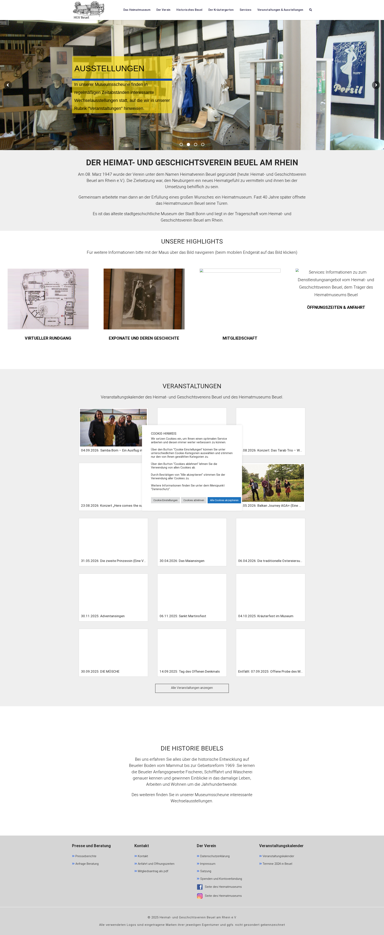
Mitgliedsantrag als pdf (152, 871)
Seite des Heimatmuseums (223, 887)
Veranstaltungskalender (278, 856)
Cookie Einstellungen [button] (165, 500)
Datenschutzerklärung (214, 856)
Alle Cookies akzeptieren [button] (224, 500)
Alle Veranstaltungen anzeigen (192, 688)
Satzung (205, 871)
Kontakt (142, 856)
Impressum (207, 864)
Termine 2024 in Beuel (277, 864)
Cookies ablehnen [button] (193, 500)
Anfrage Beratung (87, 864)
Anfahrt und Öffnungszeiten (155, 864)
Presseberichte (85, 856)
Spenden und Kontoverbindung (220, 879)
